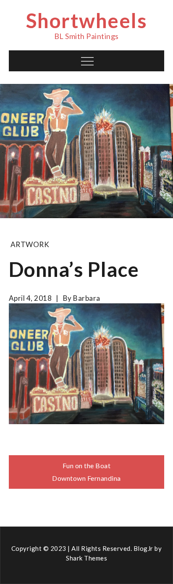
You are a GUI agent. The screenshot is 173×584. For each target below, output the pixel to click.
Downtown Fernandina (86, 478)
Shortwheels (86, 20)
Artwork (30, 244)
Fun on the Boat (87, 465)
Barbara (86, 298)
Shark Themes (86, 558)
